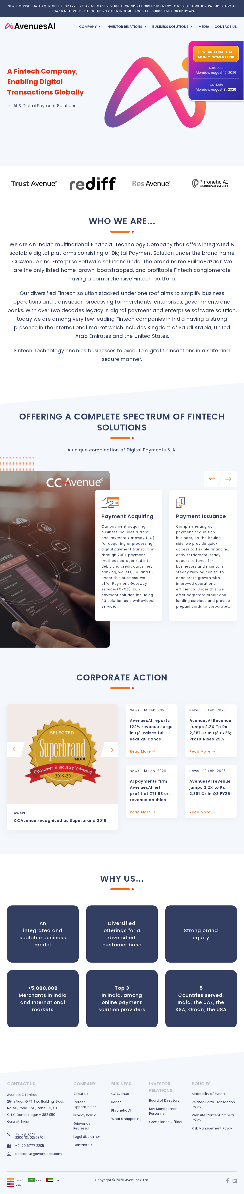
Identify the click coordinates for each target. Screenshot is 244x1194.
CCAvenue (120, 1093)
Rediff (116, 1102)
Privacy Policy (84, 1115)
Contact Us (225, 26)
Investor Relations (124, 26)
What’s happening (126, 1118)
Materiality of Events (209, 1093)
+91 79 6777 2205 (29, 1145)
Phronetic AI (121, 1110)
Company (88, 26)
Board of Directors (164, 1100)
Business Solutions (170, 26)
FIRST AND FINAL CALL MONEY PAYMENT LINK (216, 54)
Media (203, 26)
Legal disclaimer (86, 1136)
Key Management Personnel (164, 1111)
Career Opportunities (84, 1104)
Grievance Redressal (82, 1126)
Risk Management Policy (212, 1128)
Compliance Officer (166, 1121)
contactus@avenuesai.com (38, 1153)
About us (80, 1093)
